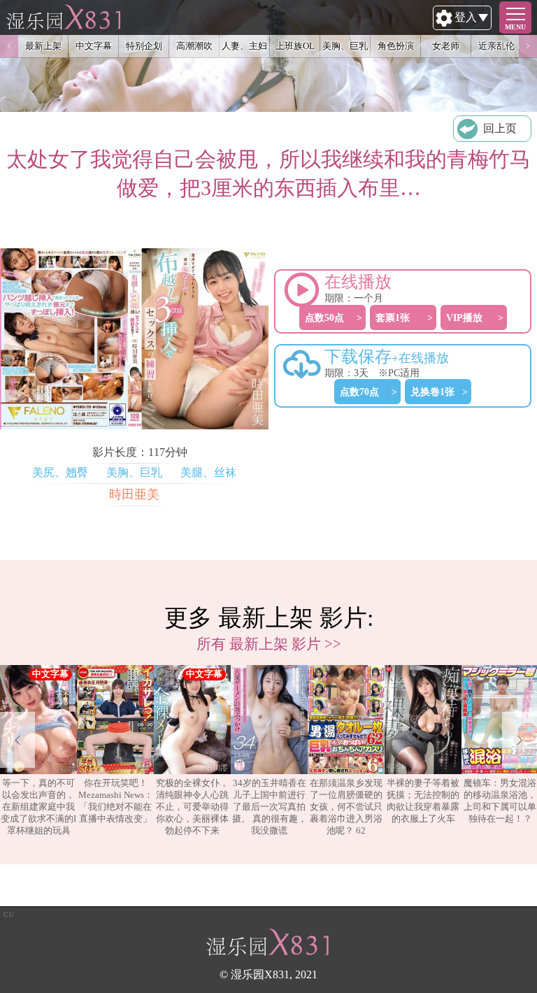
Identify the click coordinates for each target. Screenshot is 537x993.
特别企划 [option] (144, 46)
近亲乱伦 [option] (496, 46)
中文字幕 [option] (94, 46)
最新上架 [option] (43, 46)
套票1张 (392, 317)
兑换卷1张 (432, 391)
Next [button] (528, 46)
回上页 (500, 128)
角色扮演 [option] (396, 46)
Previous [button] (9, 46)
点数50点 (324, 317)
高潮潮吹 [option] (194, 46)
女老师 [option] (445, 46)
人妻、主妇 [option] (244, 46)
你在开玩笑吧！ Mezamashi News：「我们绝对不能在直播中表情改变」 (115, 801)
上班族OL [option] (295, 46)
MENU (515, 27)
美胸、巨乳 (134, 472)
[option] (38, 751)
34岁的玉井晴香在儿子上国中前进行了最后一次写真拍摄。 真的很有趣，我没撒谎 (269, 807)
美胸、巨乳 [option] (345, 46)
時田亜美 (134, 494)
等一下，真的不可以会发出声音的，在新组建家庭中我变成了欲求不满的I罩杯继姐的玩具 (38, 807)
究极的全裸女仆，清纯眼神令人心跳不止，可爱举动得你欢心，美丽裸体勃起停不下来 (192, 807)
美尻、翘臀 (60, 472)
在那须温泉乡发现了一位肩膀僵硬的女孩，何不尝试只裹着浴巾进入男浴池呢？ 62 (346, 807)
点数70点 (359, 391)
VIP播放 (464, 317)
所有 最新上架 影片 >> (268, 644)
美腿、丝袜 (208, 472)
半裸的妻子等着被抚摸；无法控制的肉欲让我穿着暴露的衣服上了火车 (423, 801)
